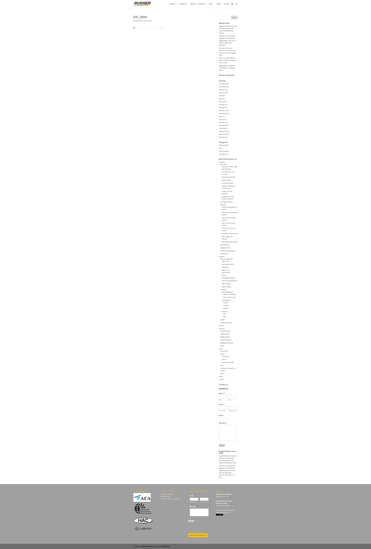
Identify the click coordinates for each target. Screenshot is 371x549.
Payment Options (225, 340)
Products (172, 4)
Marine (222, 320)
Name (222, 393)
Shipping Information (226, 343)
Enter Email (222, 410)
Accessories (224, 254)
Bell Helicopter (226, 300)
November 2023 (224, 84)
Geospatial (225, 267)
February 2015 (223, 122)
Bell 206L (226, 305)
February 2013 (223, 137)
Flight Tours (225, 261)
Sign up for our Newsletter (198, 535)
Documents (224, 351)
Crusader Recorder (227, 183)
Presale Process (225, 331)
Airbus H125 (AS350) (229, 294)
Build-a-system (225, 334)
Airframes (223, 290)
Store (222, 346)
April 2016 (222, 99)
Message (223, 423)
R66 (224, 317)
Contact (226, 4)
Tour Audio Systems (226, 202)
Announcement (223, 145)
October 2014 (223, 128)
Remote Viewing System (227, 251)
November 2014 (224, 125)
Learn (211, 4)
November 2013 (224, 134)
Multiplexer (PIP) (225, 248)
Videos (222, 354)
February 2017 (223, 93)
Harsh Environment (226, 323)
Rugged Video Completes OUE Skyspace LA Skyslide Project (227, 68)
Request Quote (225, 337)
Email (221, 404)
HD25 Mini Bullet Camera (230, 242)
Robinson (225, 311)
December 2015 (224, 110)
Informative (225, 356)
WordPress (166, 546)
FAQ (221, 365)
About (219, 4)
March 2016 (222, 102)
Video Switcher (224, 245)
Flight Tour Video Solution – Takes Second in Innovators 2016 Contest (227, 60)
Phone (221, 415)
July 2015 (221, 116)
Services (193, 4)
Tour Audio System (228, 264)
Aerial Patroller (226, 180)
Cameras (223, 205)
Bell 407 (225, 308)
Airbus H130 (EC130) (229, 297)
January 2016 (223, 107)
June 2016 (222, 96)
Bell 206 (225, 302)
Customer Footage (228, 362)
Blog (221, 374)
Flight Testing (226, 284)
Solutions (183, 4)
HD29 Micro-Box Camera (230, 233)
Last (229, 399)
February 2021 (223, 90)
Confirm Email (232, 410)
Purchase (201, 4)
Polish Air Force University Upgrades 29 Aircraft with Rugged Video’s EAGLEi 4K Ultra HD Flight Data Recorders (227, 40)
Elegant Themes (147, 546)
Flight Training (226, 287)
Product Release (224, 151)
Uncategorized (223, 154)
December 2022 (224, 87)
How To (224, 359)
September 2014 (224, 131)
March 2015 (222, 119)
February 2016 (223, 105)
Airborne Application (226, 259)
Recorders (223, 164)
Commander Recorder (229, 177)
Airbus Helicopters (227, 292)
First (220, 399)
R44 (224, 314)
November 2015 (224, 113)
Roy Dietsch (139, 20)
